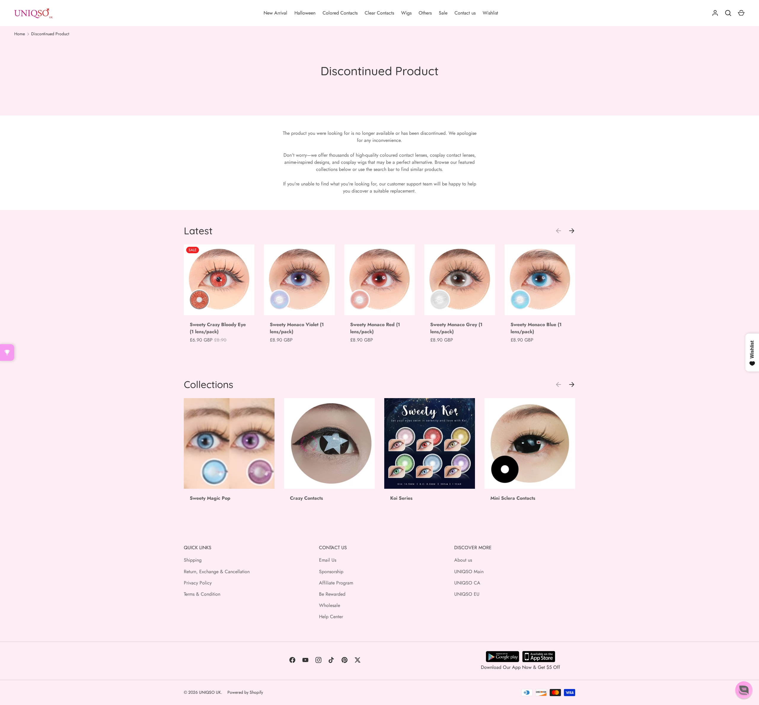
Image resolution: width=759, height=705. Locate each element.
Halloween (304, 12)
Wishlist (490, 12)
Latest (198, 231)
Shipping (193, 560)
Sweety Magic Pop (210, 498)
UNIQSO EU (466, 594)
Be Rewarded (332, 594)
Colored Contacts (340, 12)
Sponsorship (331, 571)
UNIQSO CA (467, 582)
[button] (743, 689)
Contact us (465, 12)
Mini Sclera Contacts (512, 498)
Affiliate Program (336, 582)
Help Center (331, 616)
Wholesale (329, 605)
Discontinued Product (50, 34)
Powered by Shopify (245, 692)
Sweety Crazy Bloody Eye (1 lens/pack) (218, 328)
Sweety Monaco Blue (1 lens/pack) (536, 328)
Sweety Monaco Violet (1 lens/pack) (297, 328)
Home (19, 34)
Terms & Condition (202, 594)
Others (425, 12)
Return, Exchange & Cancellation (217, 571)
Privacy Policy (198, 582)
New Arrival (275, 12)
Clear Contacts (379, 12)
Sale (443, 12)
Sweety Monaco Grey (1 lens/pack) (456, 328)
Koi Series (401, 498)
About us (463, 560)
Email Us (327, 560)
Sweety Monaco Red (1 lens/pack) (375, 328)
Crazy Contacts (306, 498)
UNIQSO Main (469, 571)
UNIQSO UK (210, 692)
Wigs (406, 12)
